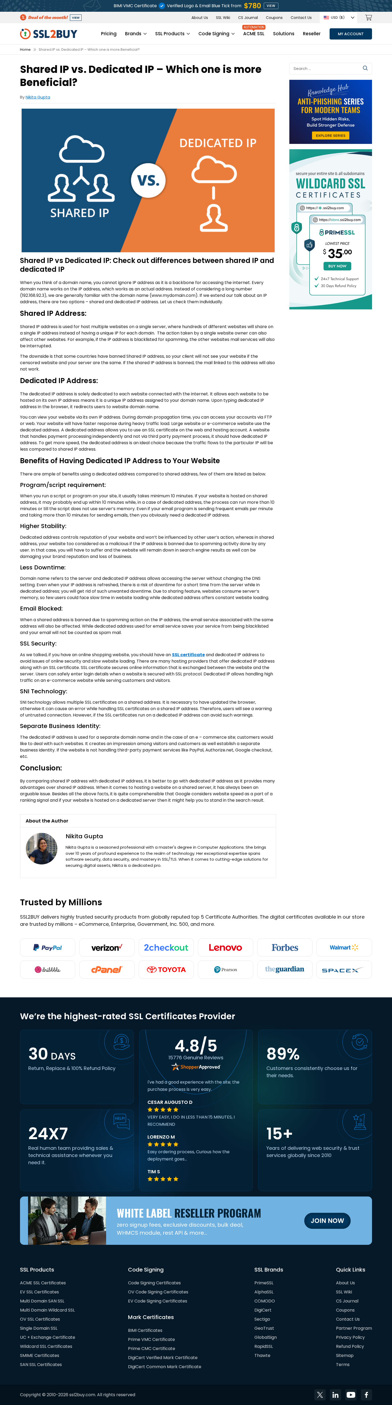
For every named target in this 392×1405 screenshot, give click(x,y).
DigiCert (262, 1310)
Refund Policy (350, 1346)
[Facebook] (366, 1394)
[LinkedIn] (335, 1394)
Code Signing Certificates (154, 1283)
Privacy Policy (350, 1337)
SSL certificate (188, 655)
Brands (133, 33)
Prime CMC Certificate (151, 1348)
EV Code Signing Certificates (157, 1301)
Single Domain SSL (38, 1328)
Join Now (327, 1220)
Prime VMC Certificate (151, 1339)
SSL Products (170, 33)
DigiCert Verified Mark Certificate (163, 1358)
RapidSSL (263, 1346)
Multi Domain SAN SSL (42, 1301)
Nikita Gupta (38, 97)
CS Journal (248, 17)
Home (25, 49)
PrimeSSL (263, 1283)
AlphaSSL (263, 1292)
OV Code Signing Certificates (158, 1292)
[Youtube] (351, 1394)
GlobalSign (265, 1337)
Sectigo (262, 1319)
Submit (365, 68)
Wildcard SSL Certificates (46, 1346)
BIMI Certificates (145, 1330)
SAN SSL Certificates (41, 1364)
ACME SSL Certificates (43, 1283)
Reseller (312, 33)
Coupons (274, 17)
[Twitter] (320, 1394)
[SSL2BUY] (48, 32)
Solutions (283, 33)
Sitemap (345, 1355)
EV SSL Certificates (39, 1292)
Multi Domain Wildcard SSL (47, 1310)
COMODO (264, 1301)
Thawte (262, 1355)
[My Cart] (368, 18)
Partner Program (354, 1328)
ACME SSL (254, 33)
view (271, 5)
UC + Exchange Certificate (47, 1337)
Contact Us (301, 17)
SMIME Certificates (39, 1355)
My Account (351, 34)
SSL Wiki (223, 17)
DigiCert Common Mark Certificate (164, 1367)
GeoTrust (264, 1328)
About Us (199, 17)
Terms (343, 1364)
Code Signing (213, 33)
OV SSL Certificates (40, 1319)
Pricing (109, 33)
